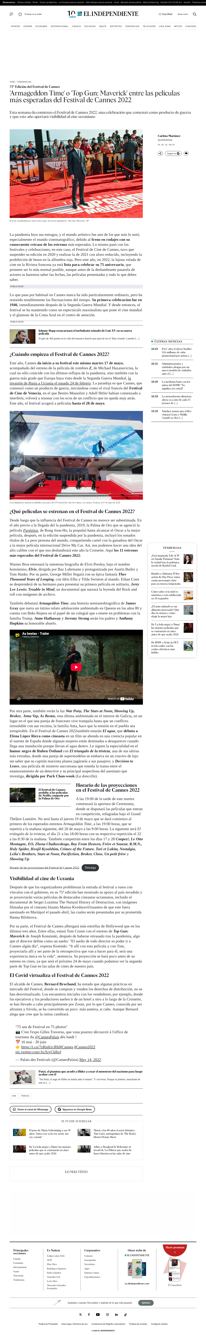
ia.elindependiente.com (137, 1283)
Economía (41, 26)
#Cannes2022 (84, 1047)
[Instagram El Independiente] (107, 1315)
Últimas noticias (24, 2)
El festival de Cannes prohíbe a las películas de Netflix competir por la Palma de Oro (54, 794)
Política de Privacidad (48, 1323)
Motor (178, 26)
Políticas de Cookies (138, 1323)
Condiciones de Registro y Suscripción (108, 1323)
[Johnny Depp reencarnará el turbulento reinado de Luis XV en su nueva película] (22, 336)
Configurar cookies (159, 1323)
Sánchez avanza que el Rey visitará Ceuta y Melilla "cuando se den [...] (177, 414)
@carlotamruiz (165, 140)
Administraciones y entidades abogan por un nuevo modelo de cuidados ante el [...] (176, 368)
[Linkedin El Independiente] (116, 1315)
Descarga (90, 867)
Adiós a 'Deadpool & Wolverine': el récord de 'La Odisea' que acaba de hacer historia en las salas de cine (112, 1150)
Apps (86, 1268)
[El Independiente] (103, 14)
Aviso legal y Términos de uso (74, 1323)
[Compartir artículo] (160, 153)
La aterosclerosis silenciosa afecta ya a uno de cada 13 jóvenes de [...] (176, 400)
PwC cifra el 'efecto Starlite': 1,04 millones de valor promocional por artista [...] (177, 352)
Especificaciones (92, 1277)
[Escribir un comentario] (186, 153)
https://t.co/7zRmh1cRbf (40, 1047)
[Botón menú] (11, 14)
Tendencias (132, 26)
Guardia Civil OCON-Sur (171, 2)
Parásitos (30, 530)
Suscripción (90, 1260)
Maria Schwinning (151, 2)
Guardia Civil (53, 1277)
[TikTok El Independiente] (125, 1315)
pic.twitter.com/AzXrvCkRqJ (38, 1052)
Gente (103, 26)
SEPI (49, 1260)
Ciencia (76, 26)
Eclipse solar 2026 (56, 1256)
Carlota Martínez (169, 135)
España (27, 26)
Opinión (15, 26)
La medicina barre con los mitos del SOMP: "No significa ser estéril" (176, 385)
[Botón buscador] (194, 14)
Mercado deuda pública (131, 2)
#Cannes (66, 1047)
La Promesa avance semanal (71, 2)
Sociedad (90, 26)
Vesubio (187, 2)
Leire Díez (52, 1281)
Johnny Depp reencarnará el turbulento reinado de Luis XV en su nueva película (85, 332)
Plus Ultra (52, 1264)
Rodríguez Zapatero (56, 1268)
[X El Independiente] (80, 1315)
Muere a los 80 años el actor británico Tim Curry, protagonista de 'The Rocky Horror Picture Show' (115, 1134)
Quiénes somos (91, 1272)
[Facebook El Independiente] (89, 1315)
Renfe (35, 2)
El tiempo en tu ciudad (33, 14)
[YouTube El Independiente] (98, 1315)
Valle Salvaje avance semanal (99, 2)
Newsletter (89, 1264)
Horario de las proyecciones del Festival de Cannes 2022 (44, 867)
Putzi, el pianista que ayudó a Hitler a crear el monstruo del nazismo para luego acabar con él (90, 1073)
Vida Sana (165, 26)
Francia (25, 1096)
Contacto (88, 1256)
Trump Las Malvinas (48, 2)
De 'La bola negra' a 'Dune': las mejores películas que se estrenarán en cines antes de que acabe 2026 (50, 1150)
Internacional (60, 26)
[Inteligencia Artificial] (137, 1277)
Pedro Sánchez (54, 1272)
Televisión (149, 26)
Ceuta (116, 2)
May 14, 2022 (90, 1060)
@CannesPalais (47, 1037)
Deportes (116, 26)
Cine (12, 81)
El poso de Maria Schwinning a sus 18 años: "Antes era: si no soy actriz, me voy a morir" (49, 1134)
